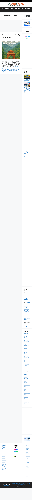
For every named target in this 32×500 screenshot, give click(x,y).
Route (19, 8)
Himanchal (27, 450)
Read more (16, 66)
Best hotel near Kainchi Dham (15, 69)
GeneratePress (6, 485)
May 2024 (25, 361)
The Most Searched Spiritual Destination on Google (27, 325)
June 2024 (25, 360)
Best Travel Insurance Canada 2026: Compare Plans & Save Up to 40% (27, 89)
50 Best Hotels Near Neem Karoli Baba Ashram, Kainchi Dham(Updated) (11, 35)
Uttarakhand (28, 479)
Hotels (12, 8)
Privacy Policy (13, 0)
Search (25, 14)
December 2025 (26, 341)
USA (24, 403)
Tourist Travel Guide (5, 8)
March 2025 (26, 353)
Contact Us (20, 0)
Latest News (28, 454)
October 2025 (26, 344)
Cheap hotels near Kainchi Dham (6, 70)
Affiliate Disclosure (28, 0)
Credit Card (26, 378)
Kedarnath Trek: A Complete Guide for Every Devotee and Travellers (27, 298)
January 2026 (26, 340)
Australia (25, 374)
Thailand (27, 463)
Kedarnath (25, 382)
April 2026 (25, 337)
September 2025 (26, 345)
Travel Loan (26, 397)
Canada (27, 446)
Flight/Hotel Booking (16, 10)
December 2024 (26, 357)
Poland (27, 459)
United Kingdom (26, 402)
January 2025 (26, 356)
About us (13, 483)
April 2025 (25, 352)
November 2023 (26, 364)
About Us (17, 0)
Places (16, 8)
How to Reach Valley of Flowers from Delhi (27, 80)
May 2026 (25, 336)
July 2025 (25, 348)
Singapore (25, 390)
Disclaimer (24, 0)
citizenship (25, 377)
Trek (22, 8)
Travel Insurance (27, 8)
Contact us (18, 483)
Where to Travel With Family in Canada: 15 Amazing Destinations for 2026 (27, 282)
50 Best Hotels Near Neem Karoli (6, 69)
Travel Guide (26, 394)
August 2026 (26, 333)
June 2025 (25, 349)
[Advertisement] (11, 26)
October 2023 (26, 365)
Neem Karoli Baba (27, 385)
